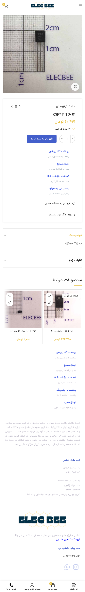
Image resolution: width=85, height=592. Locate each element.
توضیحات (75, 235)
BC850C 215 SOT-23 (23, 331)
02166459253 (71, 556)
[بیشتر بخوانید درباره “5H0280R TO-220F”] (49, 302)
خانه (73, 106)
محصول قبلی (20, 106)
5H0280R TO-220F (62, 331)
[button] (9, 302)
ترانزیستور (61, 106)
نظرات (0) (75, 260)
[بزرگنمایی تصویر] (75, 87)
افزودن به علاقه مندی (58, 203)
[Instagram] (76, 567)
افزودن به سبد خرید (42, 139)
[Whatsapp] (67, 567)
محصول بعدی (12, 106)
